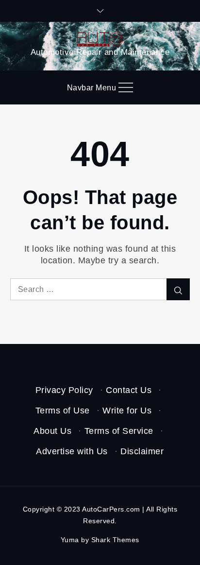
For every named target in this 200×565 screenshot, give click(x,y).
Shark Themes (115, 540)
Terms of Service (118, 431)
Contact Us (128, 390)
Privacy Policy (64, 390)
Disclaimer (142, 451)
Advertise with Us (72, 451)
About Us (52, 431)
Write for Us (126, 410)
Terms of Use (62, 410)
